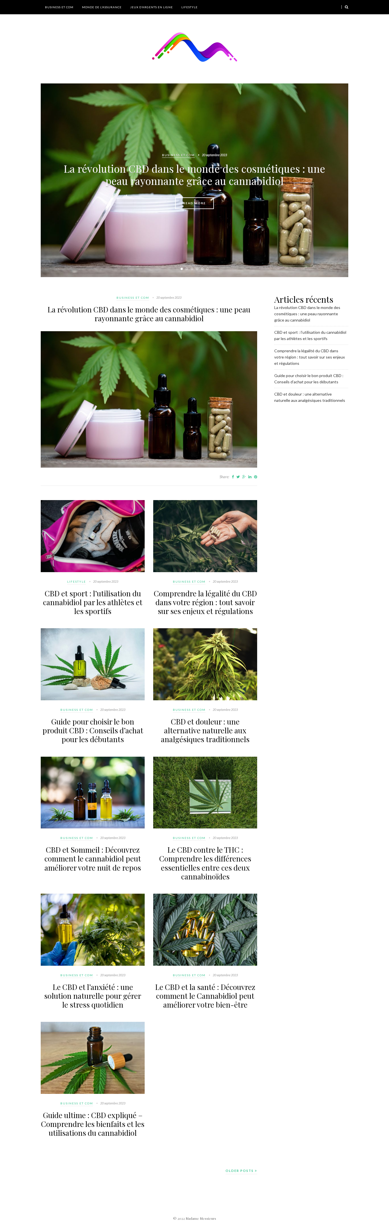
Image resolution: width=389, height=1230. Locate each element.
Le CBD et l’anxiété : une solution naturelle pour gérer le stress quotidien (92, 996)
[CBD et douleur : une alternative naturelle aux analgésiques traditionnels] (205, 699)
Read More (194, 203)
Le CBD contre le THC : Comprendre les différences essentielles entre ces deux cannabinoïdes (205, 863)
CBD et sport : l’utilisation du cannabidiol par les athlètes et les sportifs (92, 602)
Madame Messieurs (201, 1218)
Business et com (59, 7)
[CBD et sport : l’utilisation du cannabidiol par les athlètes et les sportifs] (93, 570)
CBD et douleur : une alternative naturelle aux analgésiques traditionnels (205, 730)
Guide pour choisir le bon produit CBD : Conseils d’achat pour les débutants (92, 730)
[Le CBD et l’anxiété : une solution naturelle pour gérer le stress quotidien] (93, 964)
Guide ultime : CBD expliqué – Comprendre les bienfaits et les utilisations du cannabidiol (92, 1124)
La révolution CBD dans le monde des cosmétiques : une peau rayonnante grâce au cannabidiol (194, 174)
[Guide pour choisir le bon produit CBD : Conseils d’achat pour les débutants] (93, 699)
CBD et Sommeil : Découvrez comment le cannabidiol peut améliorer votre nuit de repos (92, 858)
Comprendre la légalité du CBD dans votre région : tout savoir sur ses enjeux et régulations (205, 602)
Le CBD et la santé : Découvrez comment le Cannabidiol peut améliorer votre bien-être (205, 996)
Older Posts (240, 1170)
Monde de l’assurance (102, 7)
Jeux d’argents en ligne (151, 7)
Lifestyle (189, 7)
